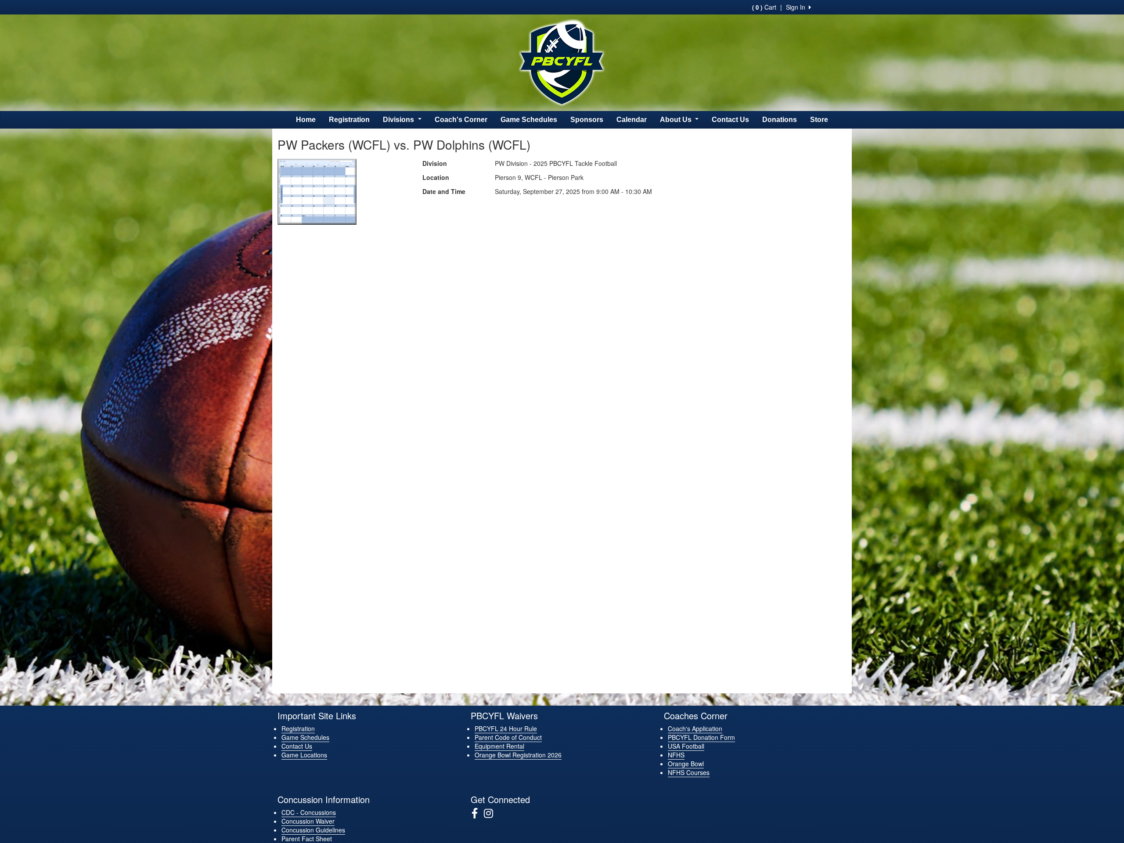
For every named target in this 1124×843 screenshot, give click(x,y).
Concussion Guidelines (313, 829)
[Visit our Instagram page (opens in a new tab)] (492, 813)
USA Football (686, 746)
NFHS (676, 754)
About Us (676, 119)
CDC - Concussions (308, 812)
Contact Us (730, 119)
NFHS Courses (689, 772)
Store (819, 119)
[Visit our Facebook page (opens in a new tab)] (478, 813)
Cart (764, 7)
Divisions (399, 119)
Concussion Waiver (308, 821)
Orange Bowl (686, 763)
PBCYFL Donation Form (701, 737)
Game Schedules (529, 119)
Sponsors (586, 119)
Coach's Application (695, 728)
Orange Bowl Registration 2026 (518, 754)
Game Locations (304, 754)
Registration (349, 119)
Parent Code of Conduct (508, 737)
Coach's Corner (461, 119)
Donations (779, 119)
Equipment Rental (499, 746)
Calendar (631, 119)
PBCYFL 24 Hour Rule (506, 728)
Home (306, 119)
